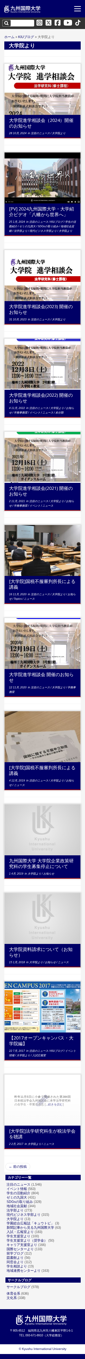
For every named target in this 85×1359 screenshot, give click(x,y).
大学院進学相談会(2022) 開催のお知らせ (41, 398)
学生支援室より (18, 1236)
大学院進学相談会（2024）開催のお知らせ (41, 123)
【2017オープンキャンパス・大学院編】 (41, 1041)
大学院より (59, 133)
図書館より (15, 1258)
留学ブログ (15, 1253)
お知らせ (48, 873)
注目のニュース (41, 133)
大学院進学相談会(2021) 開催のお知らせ (41, 491)
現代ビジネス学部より (43, 230)
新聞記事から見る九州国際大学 (30, 1227)
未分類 (59, 412)
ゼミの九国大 (27, 226)
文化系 (12, 1298)
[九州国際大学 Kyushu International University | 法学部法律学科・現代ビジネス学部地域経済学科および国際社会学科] (22, 9)
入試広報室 (39, 1055)
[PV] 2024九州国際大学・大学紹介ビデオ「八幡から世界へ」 (41, 212)
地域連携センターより (24, 1270)
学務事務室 (21, 412)
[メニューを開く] (77, 9)
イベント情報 (17, 1189)
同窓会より (15, 1262)
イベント (35, 412)
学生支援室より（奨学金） (27, 1240)
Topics (18, 598)
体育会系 (13, 1293)
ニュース (48, 412)
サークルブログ (18, 1287)
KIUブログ (26, 37)
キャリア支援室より (22, 1245)
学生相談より (17, 1266)
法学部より (21, 230)
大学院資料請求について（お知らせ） (41, 952)
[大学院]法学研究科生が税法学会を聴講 (42, 1134)
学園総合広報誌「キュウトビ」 (30, 1223)
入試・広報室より (20, 1232)
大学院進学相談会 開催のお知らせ (41, 677)
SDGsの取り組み (48, 226)
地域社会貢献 (17, 1206)
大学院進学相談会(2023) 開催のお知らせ (41, 309)
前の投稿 (18, 1166)
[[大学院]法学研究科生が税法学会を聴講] (43, 1100)
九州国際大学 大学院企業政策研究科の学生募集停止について (41, 863)
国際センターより (20, 1249)
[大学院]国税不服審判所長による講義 (42, 584)
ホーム (9, 37)
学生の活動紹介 (18, 1193)
